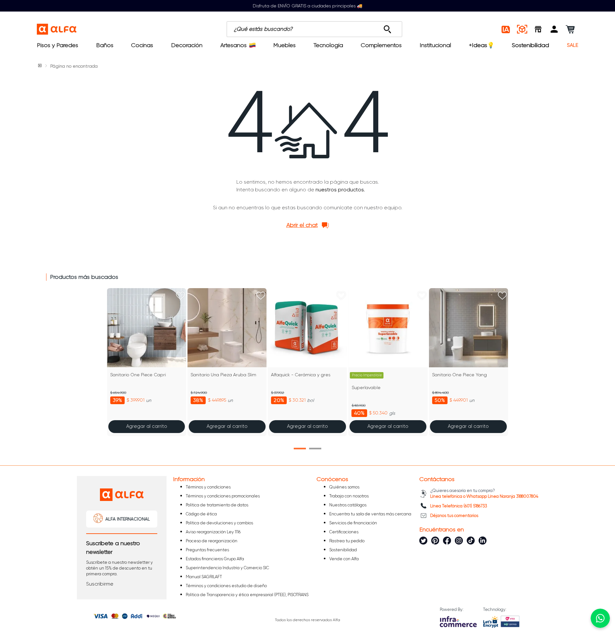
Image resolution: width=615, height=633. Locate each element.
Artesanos (233, 45)
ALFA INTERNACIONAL (127, 518)
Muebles (284, 45)
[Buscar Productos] (387, 27)
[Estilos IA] (506, 29)
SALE (572, 45)
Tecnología (328, 45)
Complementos (381, 45)
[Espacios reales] (522, 29)
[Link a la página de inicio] (40, 66)
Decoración (186, 45)
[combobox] (314, 29)
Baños (104, 45)
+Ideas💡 (481, 45)
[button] (554, 29)
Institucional (435, 45)
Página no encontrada (74, 66)
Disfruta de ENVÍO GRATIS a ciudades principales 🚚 (307, 5)
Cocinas (142, 45)
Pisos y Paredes (57, 45)
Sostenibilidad (530, 45)
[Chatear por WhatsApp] (600, 618)
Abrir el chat (302, 225)
